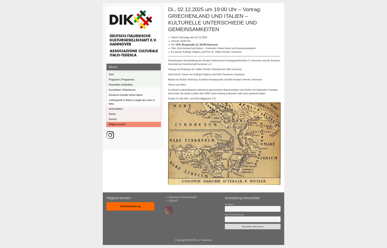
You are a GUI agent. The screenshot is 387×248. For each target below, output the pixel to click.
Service (113, 119)
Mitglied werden (117, 124)
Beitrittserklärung (130, 206)
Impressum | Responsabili (183, 197)
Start (111, 74)
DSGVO (173, 200)
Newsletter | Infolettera (121, 84)
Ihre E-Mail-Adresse (234, 214)
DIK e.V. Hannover (202, 240)
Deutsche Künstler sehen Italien (126, 95)
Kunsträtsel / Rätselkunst (122, 90)
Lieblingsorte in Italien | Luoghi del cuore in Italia (132, 102)
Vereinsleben (116, 109)
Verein (112, 114)
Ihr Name (229, 204)
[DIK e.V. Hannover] (133, 58)
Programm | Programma (121, 79)
